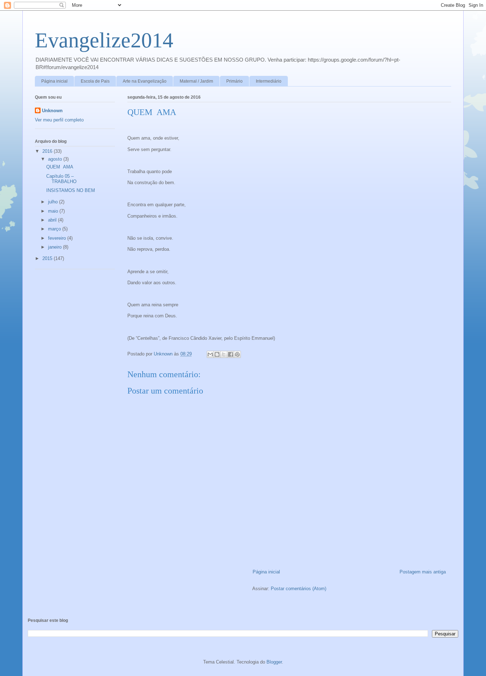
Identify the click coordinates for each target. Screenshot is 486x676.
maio (53, 211)
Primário (234, 81)
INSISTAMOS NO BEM (70, 190)
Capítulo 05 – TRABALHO (61, 178)
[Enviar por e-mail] (210, 354)
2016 (48, 151)
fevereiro (57, 238)
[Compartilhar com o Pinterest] (237, 354)
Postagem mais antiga (423, 571)
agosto (55, 159)
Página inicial (54, 81)
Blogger (274, 662)
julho (53, 201)
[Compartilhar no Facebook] (230, 354)
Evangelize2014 (104, 40)
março (55, 229)
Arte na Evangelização (145, 81)
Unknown (52, 110)
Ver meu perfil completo (59, 120)
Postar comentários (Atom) (298, 588)
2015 (48, 258)
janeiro (55, 247)
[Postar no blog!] (217, 354)
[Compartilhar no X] (223, 354)
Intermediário (268, 81)
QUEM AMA (59, 167)
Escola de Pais (95, 81)
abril (53, 220)
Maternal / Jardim (196, 81)
